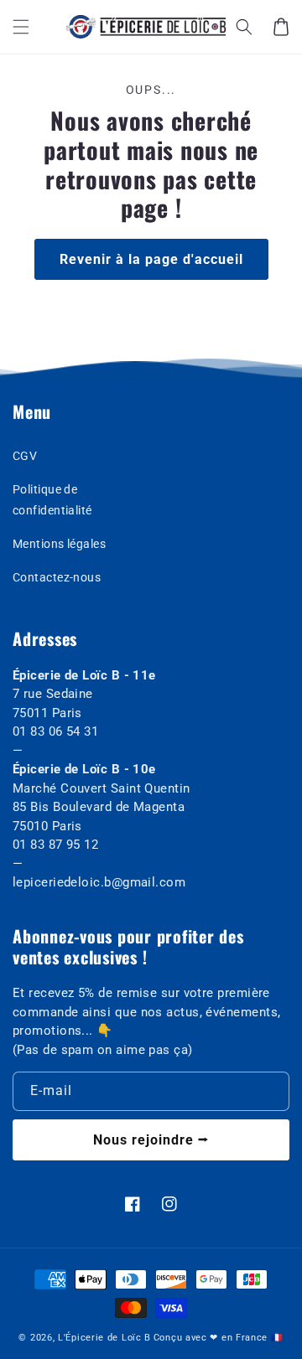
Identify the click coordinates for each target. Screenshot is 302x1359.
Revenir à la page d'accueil (151, 259)
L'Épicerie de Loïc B (104, 1337)
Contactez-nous (57, 577)
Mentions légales (59, 543)
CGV (25, 455)
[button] (21, 26)
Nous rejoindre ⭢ (151, 1140)
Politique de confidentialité (52, 500)
